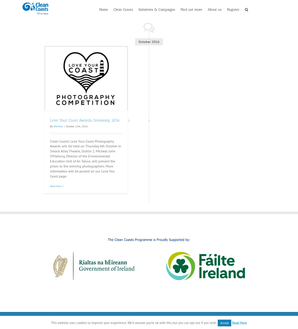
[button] (246, 9)
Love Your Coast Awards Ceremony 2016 (85, 120)
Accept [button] (224, 323)
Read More (55, 186)
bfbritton (58, 126)
